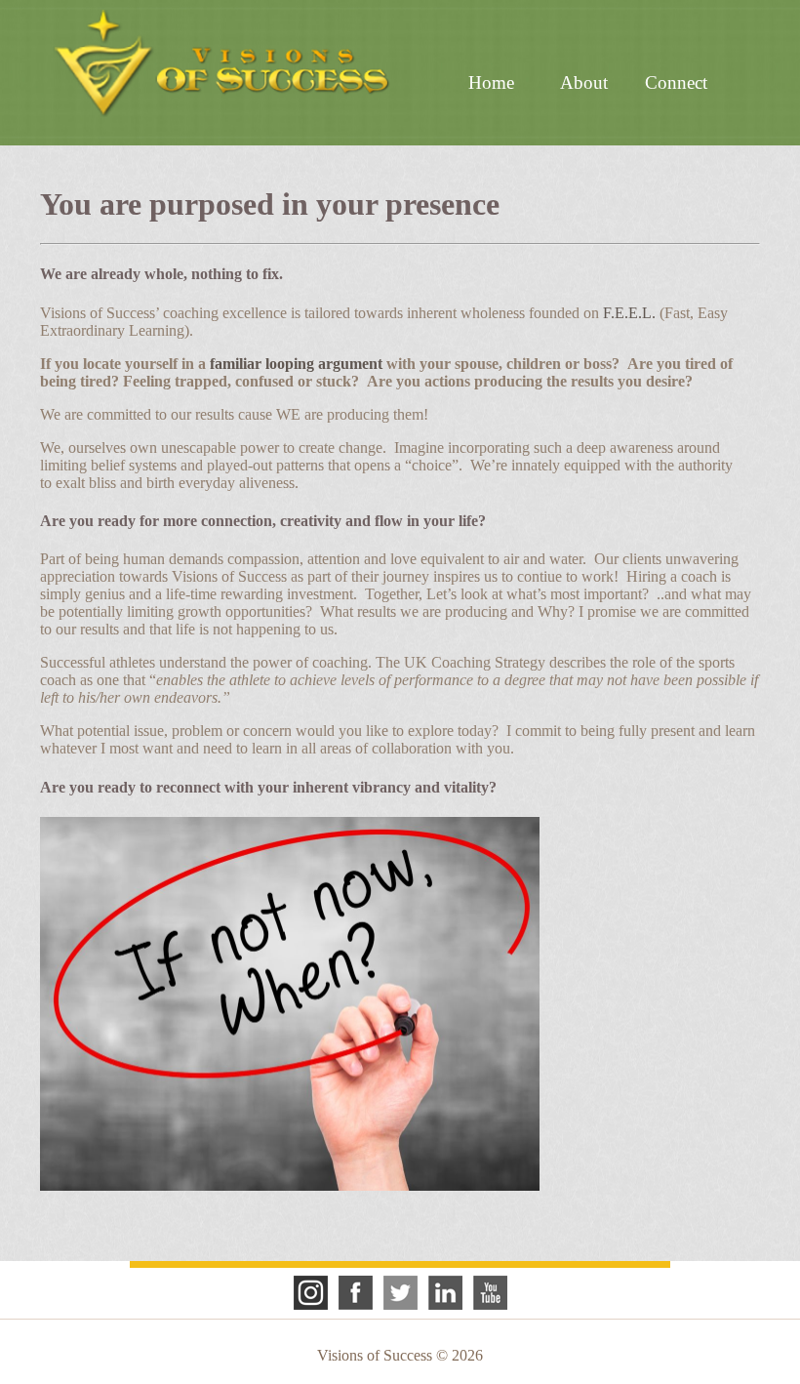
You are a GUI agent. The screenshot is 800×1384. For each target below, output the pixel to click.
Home (491, 82)
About (584, 82)
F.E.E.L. (629, 313)
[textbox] (400, 274)
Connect (676, 82)
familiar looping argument (296, 363)
